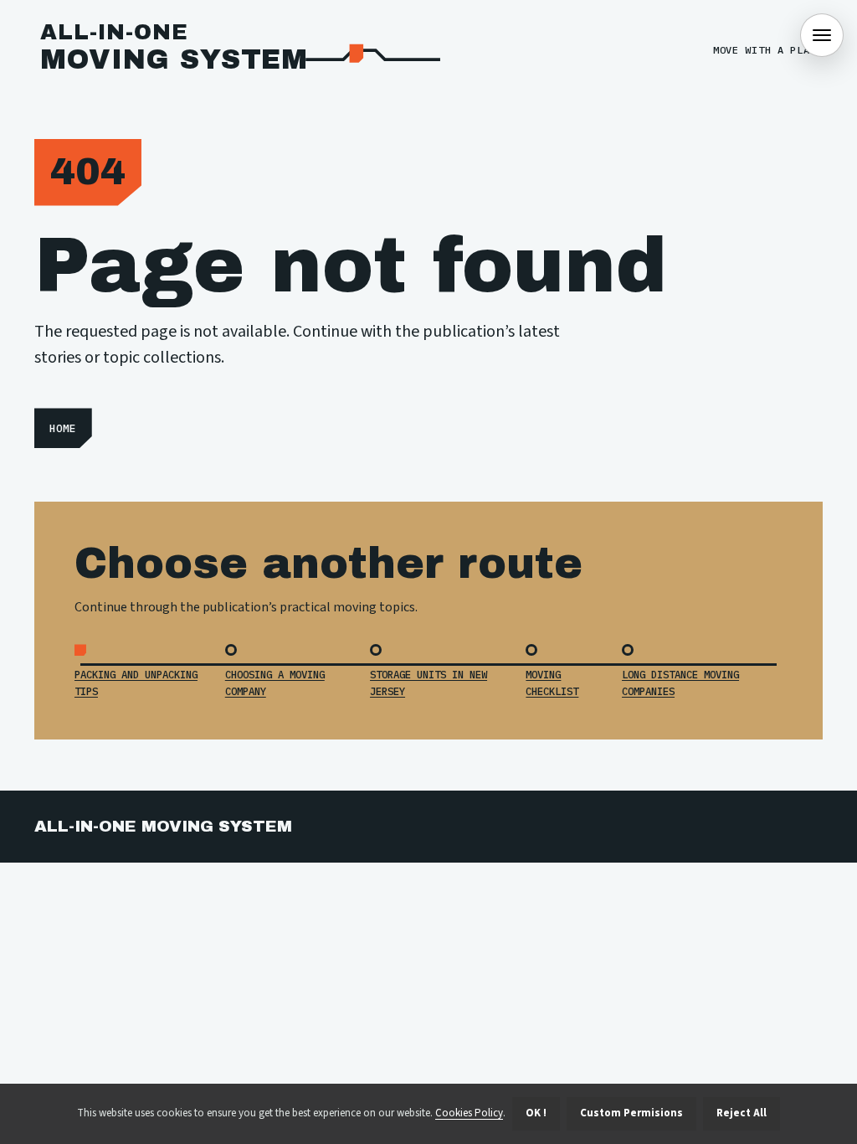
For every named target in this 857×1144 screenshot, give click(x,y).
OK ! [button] (536, 1113)
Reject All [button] (741, 1113)
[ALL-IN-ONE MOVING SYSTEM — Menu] (822, 35)
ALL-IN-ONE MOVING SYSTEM (163, 826)
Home (62, 428)
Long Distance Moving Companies (680, 682)
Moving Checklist (552, 682)
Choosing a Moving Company (275, 682)
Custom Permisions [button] (631, 1113)
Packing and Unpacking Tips (136, 682)
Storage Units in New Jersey (428, 682)
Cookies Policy (469, 1113)
